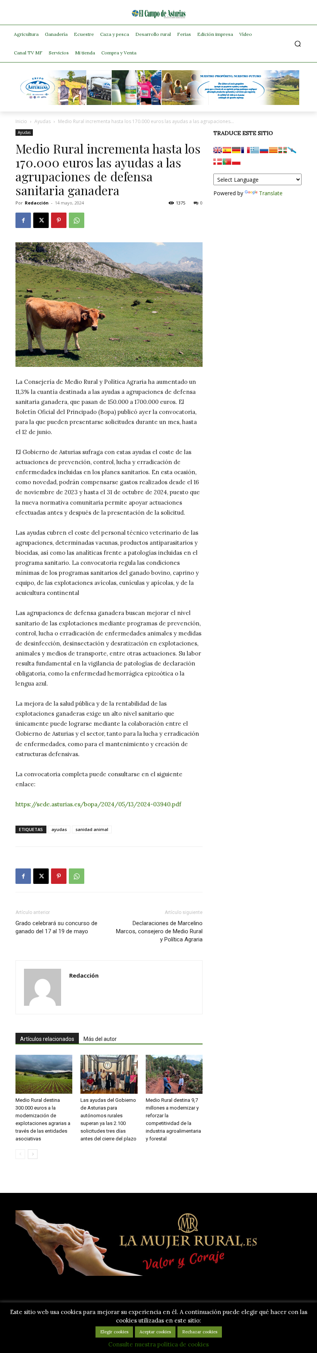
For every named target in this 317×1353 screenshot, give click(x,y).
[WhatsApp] (76, 220)
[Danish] (217, 162)
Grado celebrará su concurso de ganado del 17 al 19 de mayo (56, 927)
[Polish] (236, 162)
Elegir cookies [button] (114, 1331)
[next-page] (32, 1154)
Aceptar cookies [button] (155, 1331)
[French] (245, 150)
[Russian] (264, 150)
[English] (217, 150)
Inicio (21, 121)
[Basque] (282, 150)
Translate (271, 193)
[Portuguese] (227, 162)
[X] (41, 220)
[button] (298, 43)
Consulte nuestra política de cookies (158, 1344)
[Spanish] (227, 150)
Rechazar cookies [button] (199, 1331)
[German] (236, 150)
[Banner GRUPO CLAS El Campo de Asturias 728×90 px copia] (158, 103)
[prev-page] (20, 1154)
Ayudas (42, 121)
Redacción (37, 203)
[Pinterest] (58, 220)
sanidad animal (91, 829)
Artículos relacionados (47, 1039)
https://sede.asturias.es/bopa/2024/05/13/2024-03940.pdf (98, 804)
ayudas (59, 829)
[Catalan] (273, 150)
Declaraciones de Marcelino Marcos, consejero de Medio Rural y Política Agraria (159, 931)
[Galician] (292, 150)
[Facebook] (23, 220)
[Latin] (255, 150)
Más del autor (100, 1039)
